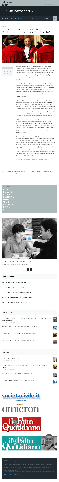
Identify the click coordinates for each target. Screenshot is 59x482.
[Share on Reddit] (10, 74)
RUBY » (6, 209)
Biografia (5, 18)
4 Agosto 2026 (6, 342)
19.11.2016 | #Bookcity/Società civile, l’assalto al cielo (17, 297)
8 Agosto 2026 (6, 335)
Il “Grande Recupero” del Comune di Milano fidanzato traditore (20, 326)
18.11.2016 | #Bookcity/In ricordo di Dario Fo (14, 302)
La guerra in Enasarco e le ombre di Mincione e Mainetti (18, 380)
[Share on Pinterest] (4, 74)
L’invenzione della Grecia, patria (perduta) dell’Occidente (19, 333)
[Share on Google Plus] (10, 71)
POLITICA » (8, 197)
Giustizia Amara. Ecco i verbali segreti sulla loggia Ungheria (42, 172)
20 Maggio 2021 (6, 375)
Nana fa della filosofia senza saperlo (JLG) (17, 261)
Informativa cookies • (8, 474)
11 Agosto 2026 (6, 328)
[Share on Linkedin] (7, 74)
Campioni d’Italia (33, 18)
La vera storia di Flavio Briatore (11, 358)
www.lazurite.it (16, 461)
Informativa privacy (15, 474)
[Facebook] (6, 5)
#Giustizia (18, 159)
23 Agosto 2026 (6, 322)
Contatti (46, 18)
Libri (14, 18)
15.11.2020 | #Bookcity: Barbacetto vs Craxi (14, 282)
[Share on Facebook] (4, 71)
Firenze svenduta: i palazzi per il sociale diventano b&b (18, 340)
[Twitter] (3, 5)
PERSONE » (8, 192)
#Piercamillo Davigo (36, 159)
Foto (21, 18)
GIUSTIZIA (4, 26)
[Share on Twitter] (7, 71)
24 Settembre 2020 (6, 382)
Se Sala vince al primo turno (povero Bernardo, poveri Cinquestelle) (15, 172)
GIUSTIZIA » (8, 199)
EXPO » (6, 207)
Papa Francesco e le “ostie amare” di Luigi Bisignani (17, 373)
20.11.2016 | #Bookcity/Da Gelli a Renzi (13, 287)
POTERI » (7, 189)
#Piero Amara (44, 159)
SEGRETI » (8, 202)
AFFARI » (7, 194)
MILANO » (8, 204)
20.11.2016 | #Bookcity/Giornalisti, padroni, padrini (16, 292)
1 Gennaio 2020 (6, 369)
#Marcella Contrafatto (26, 159)
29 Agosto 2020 (6, 360)
